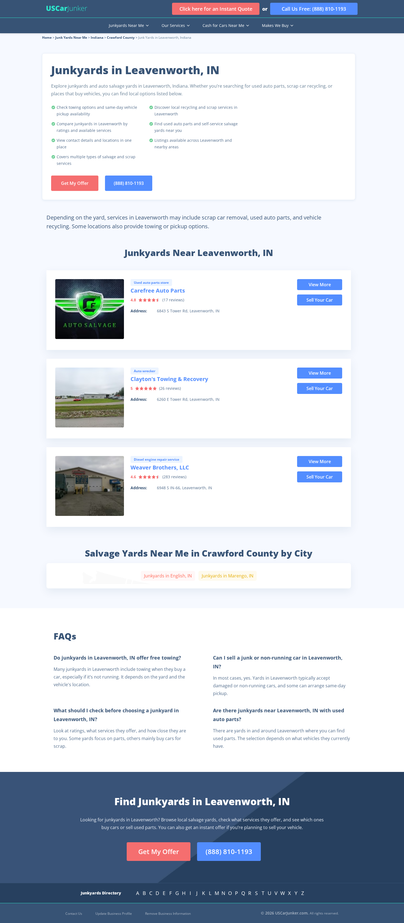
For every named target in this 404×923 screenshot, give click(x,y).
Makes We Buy (275, 25)
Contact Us (73, 913)
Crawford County (121, 37)
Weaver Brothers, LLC (160, 467)
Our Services (173, 25)
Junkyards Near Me (126, 25)
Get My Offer (74, 183)
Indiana (97, 37)
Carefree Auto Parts (158, 290)
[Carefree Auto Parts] (89, 309)
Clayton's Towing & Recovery (169, 379)
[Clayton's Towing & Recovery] (89, 397)
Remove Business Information (168, 913)
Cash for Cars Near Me (223, 25)
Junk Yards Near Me (71, 37)
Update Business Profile (113, 913)
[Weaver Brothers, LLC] (89, 486)
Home (47, 37)
